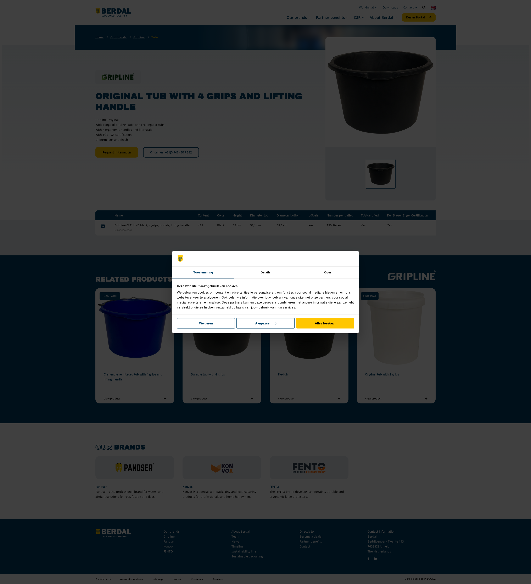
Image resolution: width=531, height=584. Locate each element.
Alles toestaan (325, 323)
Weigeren (206, 323)
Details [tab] (266, 272)
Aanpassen (263, 323)
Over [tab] (327, 272)
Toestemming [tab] (203, 272)
